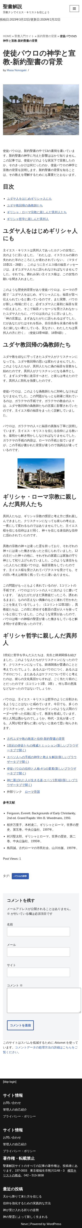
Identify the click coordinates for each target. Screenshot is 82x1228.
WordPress (54, 1224)
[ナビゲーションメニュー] (74, 8)
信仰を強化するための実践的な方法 (27, 1203)
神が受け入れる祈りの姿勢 (21, 1210)
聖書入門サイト (24, 36)
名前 (10, 924)
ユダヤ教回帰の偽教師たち (25, 205)
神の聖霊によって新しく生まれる (25, 1216)
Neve (24, 1224)
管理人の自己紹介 (15, 1109)
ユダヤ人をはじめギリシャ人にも (29, 198)
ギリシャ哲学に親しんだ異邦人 (28, 219)
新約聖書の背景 (47, 36)
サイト (11, 965)
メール (11, 944)
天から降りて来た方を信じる (22, 1196)
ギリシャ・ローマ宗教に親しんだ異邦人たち (37, 212)
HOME (7, 36)
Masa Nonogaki (16, 70)
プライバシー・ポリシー (19, 1116)
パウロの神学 (20, 876)
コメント (15, 985)
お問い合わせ (12, 1102)
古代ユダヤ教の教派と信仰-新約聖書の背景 (36, 738)
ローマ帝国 (32, 791)
